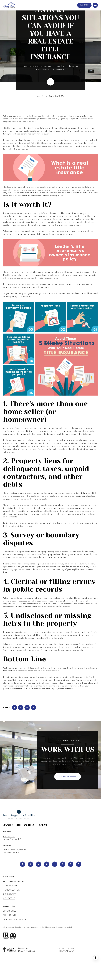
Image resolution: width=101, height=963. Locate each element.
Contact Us (84, 5)
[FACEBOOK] (22, 864)
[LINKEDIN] (38, 864)
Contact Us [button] (9, 898)
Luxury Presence (26, 951)
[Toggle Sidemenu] (95, 5)
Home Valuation (11, 890)
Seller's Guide (10, 915)
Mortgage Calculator (14, 920)
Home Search (10, 886)
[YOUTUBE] (46, 864)
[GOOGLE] (70, 864)
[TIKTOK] (54, 864)
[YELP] (62, 864)
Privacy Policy (66, 951)
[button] (67, 776)
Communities (9, 894)
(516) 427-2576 (9, 836)
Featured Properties (13, 882)
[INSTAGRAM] (30, 864)
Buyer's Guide (9, 911)
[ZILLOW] (78, 864)
